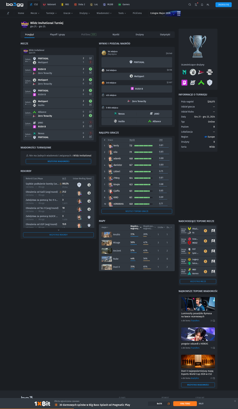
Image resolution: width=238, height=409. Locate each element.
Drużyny (83, 13)
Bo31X (159, 404)
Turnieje (50, 13)
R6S (67, 4)
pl (208, 4)
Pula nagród (187, 101)
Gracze (66, 13)
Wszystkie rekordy (58, 235)
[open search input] (189, 4)
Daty (183, 116)
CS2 (36, 4)
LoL (96, 4)
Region (184, 136)
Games (126, 4)
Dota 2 (81, 4)
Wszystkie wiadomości (58, 161)
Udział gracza (188, 106)
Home (21, 13)
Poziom (185, 126)
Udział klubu (187, 111)
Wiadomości (103, 13)
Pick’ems (137, 13)
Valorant (51, 4)
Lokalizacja (187, 131)
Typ (183, 121)
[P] (209, 85)
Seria (184, 147)
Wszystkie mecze (198, 281)
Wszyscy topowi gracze (136, 211)
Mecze (34, 13)
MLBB (110, 4)
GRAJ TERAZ (185, 404)
